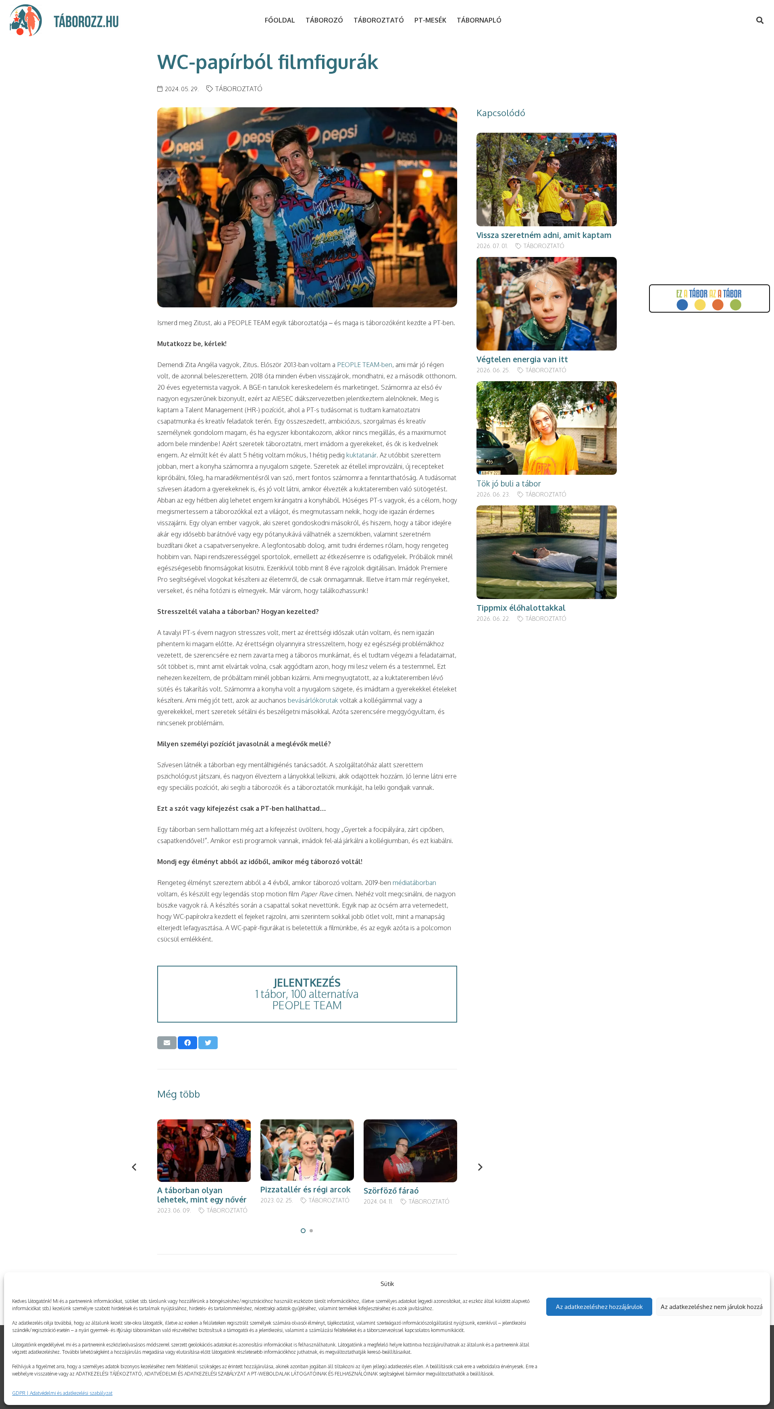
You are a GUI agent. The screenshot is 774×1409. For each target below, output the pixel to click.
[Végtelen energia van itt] (546, 263)
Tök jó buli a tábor (508, 483)
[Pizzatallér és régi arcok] (307, 1125)
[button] (303, 1231)
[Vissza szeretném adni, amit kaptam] (546, 138)
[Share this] (187, 1042)
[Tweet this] (208, 1042)
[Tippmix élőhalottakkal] (546, 511)
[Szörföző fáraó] (410, 1125)
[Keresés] (760, 20)
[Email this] (167, 1042)
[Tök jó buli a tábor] (546, 387)
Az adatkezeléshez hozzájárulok (599, 1307)
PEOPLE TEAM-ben (364, 365)
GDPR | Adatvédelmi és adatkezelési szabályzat (62, 1393)
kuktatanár (361, 455)
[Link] (26, 20)
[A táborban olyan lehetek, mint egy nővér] (204, 1125)
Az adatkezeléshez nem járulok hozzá (711, 1307)
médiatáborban (414, 883)
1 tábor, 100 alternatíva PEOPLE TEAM (307, 994)
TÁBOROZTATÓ (238, 89)
